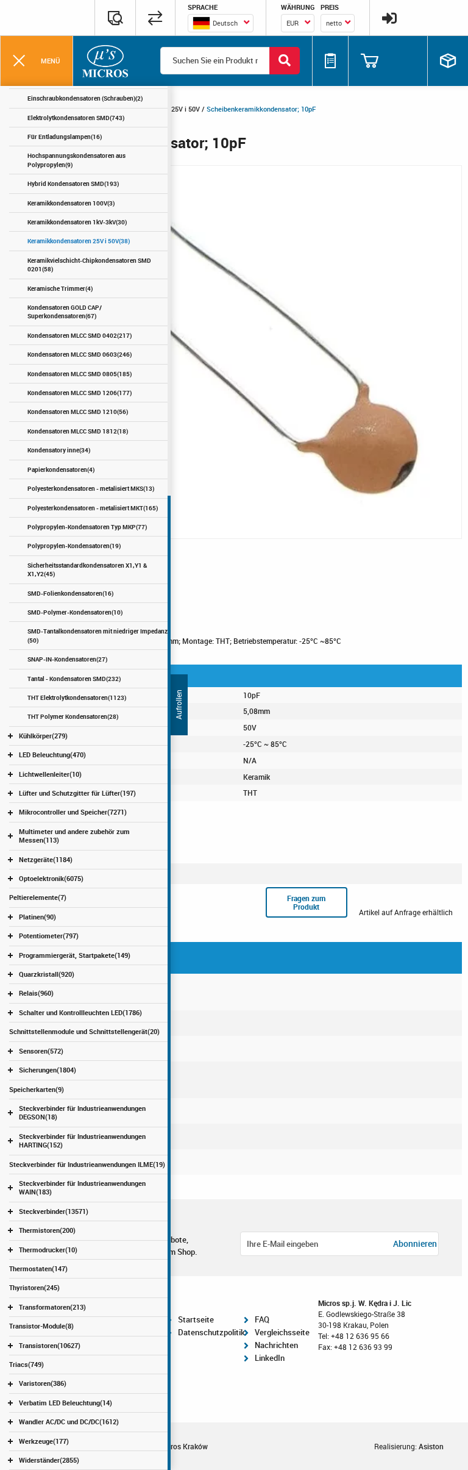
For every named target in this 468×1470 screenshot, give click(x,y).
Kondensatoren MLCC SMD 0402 (79, 335)
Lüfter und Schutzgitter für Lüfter (77, 792)
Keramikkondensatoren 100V (71, 203)
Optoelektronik (51, 878)
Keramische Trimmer (60, 288)
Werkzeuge (44, 1441)
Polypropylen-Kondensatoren (74, 545)
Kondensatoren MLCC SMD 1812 (77, 431)
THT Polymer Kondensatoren (72, 716)
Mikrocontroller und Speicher (73, 811)
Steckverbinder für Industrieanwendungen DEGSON (82, 1112)
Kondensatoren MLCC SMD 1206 (79, 392)
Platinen (37, 916)
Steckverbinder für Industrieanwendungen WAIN (82, 1187)
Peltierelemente (37, 897)
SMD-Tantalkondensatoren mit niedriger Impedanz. (98, 635)
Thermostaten (38, 1268)
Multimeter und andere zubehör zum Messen (74, 835)
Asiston (431, 1446)
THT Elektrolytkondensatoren (76, 697)
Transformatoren (52, 1306)
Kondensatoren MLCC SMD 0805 (79, 373)
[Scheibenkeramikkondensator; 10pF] (234, 351)
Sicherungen (47, 1069)
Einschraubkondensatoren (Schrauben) (85, 98)
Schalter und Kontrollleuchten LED (80, 1012)
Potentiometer (49, 935)
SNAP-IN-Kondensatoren (67, 659)
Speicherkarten (36, 1089)
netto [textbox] (334, 22)
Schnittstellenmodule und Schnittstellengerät (84, 1031)
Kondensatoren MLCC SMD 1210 (77, 411)
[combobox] (221, 23)
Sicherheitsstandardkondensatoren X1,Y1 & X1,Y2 (87, 569)
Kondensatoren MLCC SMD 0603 (79, 354)
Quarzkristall (46, 974)
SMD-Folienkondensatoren (70, 593)
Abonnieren (415, 1243)
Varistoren (42, 1383)
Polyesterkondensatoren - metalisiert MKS (90, 488)
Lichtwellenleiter (50, 774)
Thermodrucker (48, 1249)
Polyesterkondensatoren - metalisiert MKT (92, 508)
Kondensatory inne (58, 450)
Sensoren (41, 1050)
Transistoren (49, 1345)
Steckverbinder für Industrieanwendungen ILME (87, 1164)
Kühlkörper (43, 735)
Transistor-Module (41, 1325)
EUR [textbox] (292, 22)
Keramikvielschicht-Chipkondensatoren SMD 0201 (89, 264)
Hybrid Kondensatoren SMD (73, 183)
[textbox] (220, 23)
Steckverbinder (53, 1211)
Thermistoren (47, 1230)
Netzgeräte (46, 859)
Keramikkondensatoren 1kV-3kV (77, 222)
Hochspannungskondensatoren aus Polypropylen (76, 159)
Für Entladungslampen (64, 136)
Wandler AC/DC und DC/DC (69, 1421)
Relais (36, 992)
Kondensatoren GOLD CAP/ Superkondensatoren (64, 311)
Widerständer (49, 1460)
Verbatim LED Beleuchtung (65, 1402)
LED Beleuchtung (52, 754)
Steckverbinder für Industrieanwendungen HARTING (82, 1140)
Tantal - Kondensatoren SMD (74, 678)
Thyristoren (34, 1287)
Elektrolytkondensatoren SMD (75, 117)
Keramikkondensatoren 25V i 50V (78, 241)
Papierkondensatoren (60, 469)
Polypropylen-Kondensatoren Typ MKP (87, 527)
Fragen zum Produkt (306, 902)
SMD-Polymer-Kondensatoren (74, 612)
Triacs (26, 1364)
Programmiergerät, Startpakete (74, 955)
